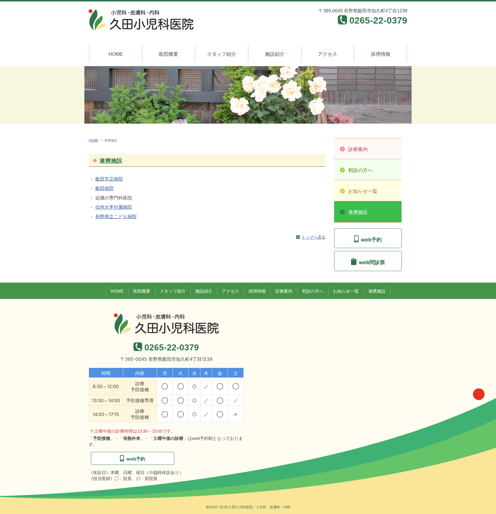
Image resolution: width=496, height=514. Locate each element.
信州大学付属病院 (113, 207)
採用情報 (380, 54)
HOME (115, 54)
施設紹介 (274, 54)
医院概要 (168, 54)
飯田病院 (104, 188)
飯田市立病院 (109, 179)
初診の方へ (360, 170)
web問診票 (372, 262)
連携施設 (358, 212)
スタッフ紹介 (221, 54)
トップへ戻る (313, 237)
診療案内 (358, 149)
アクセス (327, 54)
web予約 (371, 240)
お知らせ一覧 (362, 191)
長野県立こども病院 (116, 216)
